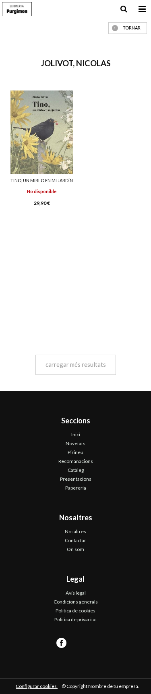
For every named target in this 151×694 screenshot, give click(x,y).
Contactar (75, 540)
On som (75, 549)
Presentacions (75, 479)
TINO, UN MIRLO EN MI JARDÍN (41, 180)
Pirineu (75, 452)
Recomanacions (75, 461)
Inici (75, 434)
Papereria (75, 488)
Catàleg (76, 470)
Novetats (75, 443)
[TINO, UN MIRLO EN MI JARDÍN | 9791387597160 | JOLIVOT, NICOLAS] (41, 132)
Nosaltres (75, 531)
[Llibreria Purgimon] (17, 10)
